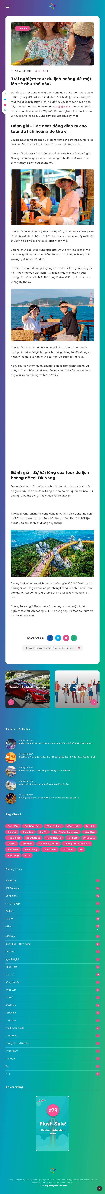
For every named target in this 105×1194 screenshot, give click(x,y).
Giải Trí (43, 832)
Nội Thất (72, 838)
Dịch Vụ (12, 832)
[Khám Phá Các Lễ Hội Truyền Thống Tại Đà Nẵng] (10, 771)
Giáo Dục (28, 832)
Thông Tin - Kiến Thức (77, 843)
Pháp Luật (89, 838)
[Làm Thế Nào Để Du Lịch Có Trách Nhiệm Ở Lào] (10, 784)
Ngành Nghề (33, 838)
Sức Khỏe (27, 843)
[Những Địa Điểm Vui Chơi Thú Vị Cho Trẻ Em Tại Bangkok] (10, 798)
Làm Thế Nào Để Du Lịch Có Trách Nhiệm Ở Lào (44, 784)
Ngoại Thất (14, 838)
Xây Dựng (13, 855)
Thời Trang (31, 849)
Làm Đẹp (90, 832)
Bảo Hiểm (13, 826)
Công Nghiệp (53, 826)
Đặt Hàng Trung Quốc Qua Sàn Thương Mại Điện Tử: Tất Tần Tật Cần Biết (57, 757)
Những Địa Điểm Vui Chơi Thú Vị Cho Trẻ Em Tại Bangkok (49, 798)
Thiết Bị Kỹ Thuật (48, 843)
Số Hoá (12, 843)
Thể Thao (13, 849)
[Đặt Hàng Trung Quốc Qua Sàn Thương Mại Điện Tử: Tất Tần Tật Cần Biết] (10, 757)
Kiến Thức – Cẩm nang (17, 944)
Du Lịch (22, 28)
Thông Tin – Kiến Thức (17, 1043)
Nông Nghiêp (54, 838)
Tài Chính (68, 849)
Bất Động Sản (32, 826)
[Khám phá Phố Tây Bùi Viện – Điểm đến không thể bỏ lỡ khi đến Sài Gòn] (10, 744)
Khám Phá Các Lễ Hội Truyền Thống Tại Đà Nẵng (44, 770)
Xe (81, 849)
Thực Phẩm (49, 849)
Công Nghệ (73, 826)
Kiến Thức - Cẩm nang (65, 832)
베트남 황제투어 (62, 106)
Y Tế (27, 855)
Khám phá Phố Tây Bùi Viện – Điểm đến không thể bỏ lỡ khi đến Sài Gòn (56, 743)
